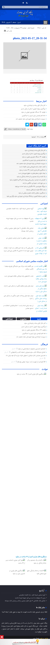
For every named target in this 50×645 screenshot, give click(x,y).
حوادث (45, 369)
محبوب (23, 319)
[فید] (27, 3)
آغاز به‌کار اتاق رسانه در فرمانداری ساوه (34, 105)
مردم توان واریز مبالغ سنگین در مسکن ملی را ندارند (18, 286)
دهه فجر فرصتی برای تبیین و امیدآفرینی (33, 115)
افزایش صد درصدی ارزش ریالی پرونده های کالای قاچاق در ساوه (27, 180)
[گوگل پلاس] (31, 124)
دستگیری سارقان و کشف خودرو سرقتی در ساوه (32, 193)
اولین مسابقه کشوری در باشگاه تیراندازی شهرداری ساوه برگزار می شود (26, 196)
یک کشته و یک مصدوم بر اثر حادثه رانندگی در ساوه (31, 176)
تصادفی (9, 319)
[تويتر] (27, 124)
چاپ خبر (9, 31)
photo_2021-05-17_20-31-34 (30, 38)
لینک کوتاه (30, 129)
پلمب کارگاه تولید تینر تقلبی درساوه (35, 190)
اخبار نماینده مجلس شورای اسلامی (32, 261)
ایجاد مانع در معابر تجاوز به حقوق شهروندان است (31, 173)
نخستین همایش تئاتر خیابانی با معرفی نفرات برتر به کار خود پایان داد (25, 355)
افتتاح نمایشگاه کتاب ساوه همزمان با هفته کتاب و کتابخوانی (28, 352)
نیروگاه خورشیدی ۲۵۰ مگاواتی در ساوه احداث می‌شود (30, 186)
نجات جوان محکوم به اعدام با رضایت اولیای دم (19, 238)
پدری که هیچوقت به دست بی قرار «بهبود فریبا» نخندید (30, 598)
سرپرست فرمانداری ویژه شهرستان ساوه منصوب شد (30, 119)
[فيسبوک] (36, 124)
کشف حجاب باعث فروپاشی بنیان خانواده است (32, 167)
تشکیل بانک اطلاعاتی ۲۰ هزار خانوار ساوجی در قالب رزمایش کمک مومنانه (25, 601)
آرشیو (41, 590)
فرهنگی (44, 344)
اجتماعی (44, 203)
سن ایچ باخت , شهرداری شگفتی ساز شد (34, 183)
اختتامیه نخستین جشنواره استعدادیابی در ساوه (31, 349)
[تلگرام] (23, 3)
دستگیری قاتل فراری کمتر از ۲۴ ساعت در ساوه (32, 170)
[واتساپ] (44, 124)
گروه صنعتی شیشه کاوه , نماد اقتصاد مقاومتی (19, 208)
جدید (39, 319)
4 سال (14, 349)
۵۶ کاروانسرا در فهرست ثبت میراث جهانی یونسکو (31, 362)
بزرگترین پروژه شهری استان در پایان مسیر (33, 109)
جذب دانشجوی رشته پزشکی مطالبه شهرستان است (18, 276)
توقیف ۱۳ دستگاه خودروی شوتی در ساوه (33, 112)
